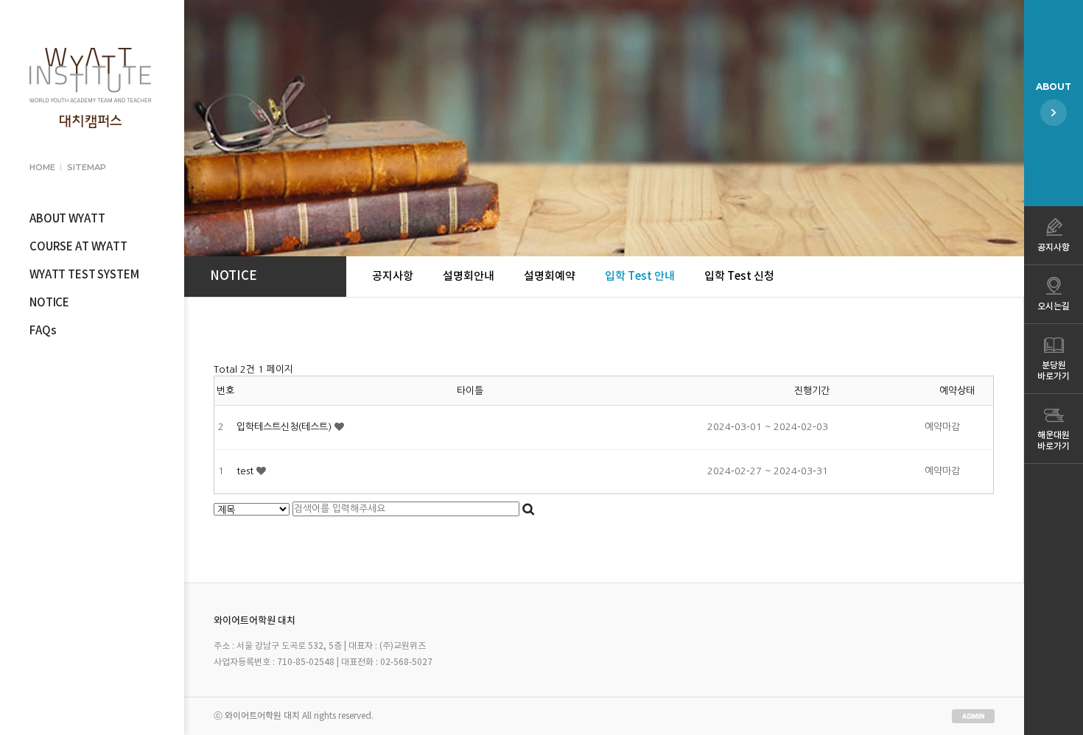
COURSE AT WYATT (78, 247)
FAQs (42, 331)
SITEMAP (86, 167)
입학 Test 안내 (640, 276)
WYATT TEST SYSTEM (84, 275)
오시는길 (1053, 306)
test (246, 471)
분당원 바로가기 (1053, 370)
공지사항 (392, 276)
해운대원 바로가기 (1053, 440)
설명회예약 (549, 276)
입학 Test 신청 (739, 276)
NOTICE (49, 303)
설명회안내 (468, 276)
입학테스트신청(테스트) (285, 427)
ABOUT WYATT (67, 219)
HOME (42, 167)
